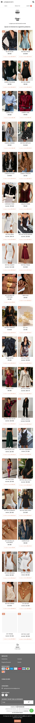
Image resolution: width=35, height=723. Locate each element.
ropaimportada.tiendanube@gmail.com (12, 688)
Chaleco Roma (25, 204)
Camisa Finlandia (9, 82)
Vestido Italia (25, 51)
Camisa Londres (10, 143)
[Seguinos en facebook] (6, 695)
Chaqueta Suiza (9, 173)
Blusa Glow (9, 51)
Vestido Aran (9, 234)
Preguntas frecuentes (6, 662)
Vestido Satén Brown (25, 234)
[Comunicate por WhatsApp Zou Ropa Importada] (31, 710)
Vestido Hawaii (25, 82)
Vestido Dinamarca (25, 449)
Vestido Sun (9, 388)
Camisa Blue (25, 541)
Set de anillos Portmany (9, 541)
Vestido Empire (25, 388)
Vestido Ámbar (25, 573)
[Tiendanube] (17, 707)
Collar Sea (25, 603)
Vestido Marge (9, 603)
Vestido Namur (9, 265)
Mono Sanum (25, 419)
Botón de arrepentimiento (17, 712)
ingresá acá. (26, 711)
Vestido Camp (25, 634)
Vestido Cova (10, 479)
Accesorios (20, 659)
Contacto (19, 662)
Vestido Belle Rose (25, 480)
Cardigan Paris (9, 204)
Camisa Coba (25, 112)
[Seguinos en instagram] (3, 695)
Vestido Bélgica (9, 573)
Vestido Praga (25, 265)
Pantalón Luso (9, 449)
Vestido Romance (9, 510)
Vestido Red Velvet (9, 418)
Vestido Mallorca (25, 510)
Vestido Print (25, 358)
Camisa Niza (9, 112)
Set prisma (9, 634)
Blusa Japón (9, 358)
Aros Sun (25, 295)
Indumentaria (4, 659)
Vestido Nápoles (25, 143)
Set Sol (25, 327)
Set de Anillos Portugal (9, 296)
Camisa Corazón (25, 173)
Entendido (17, 721)
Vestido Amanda (9, 327)
